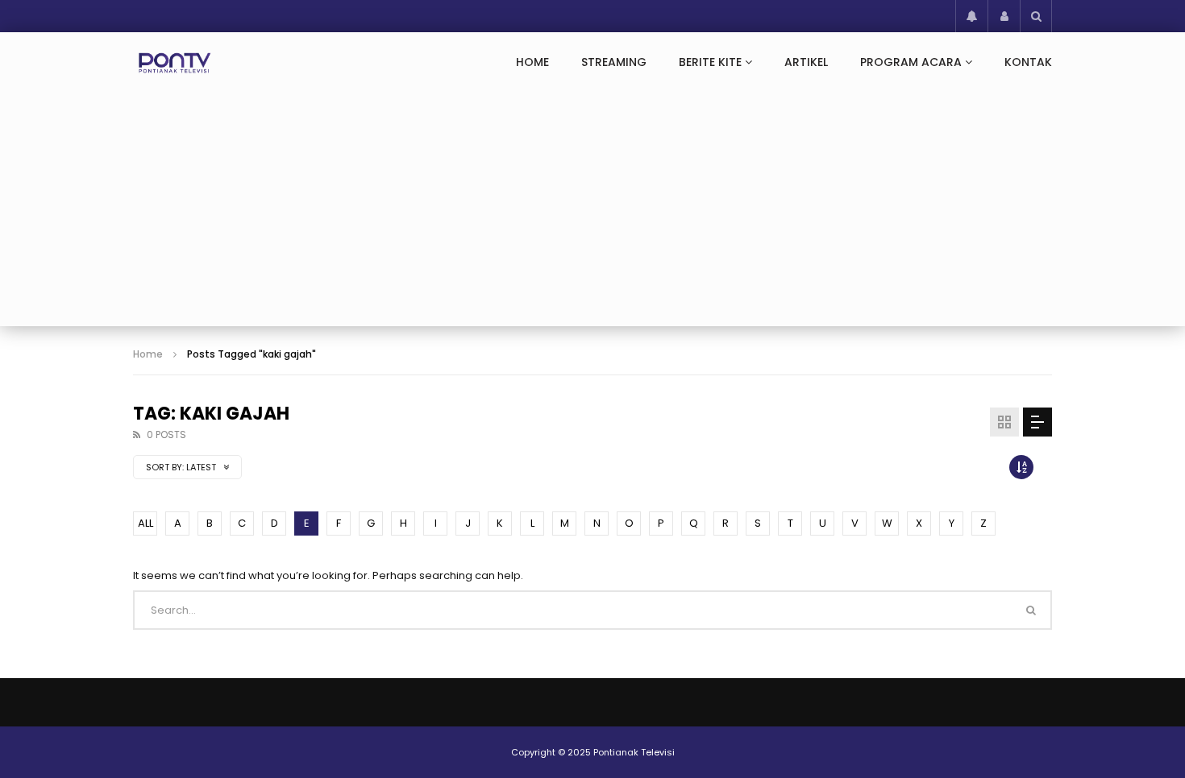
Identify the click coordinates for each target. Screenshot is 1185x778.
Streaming (614, 62)
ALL (145, 523)
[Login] (1004, 16)
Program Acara (911, 62)
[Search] (1036, 16)
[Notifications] (971, 16)
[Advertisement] (592, 213)
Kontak (1028, 62)
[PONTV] (175, 63)
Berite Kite (710, 62)
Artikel (806, 62)
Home (532, 62)
